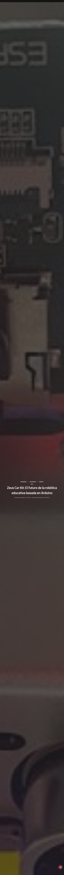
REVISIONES (33, 481)
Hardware (23, 481)
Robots (41, 481)
